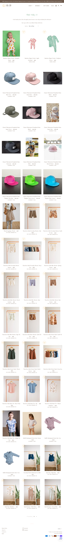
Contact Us (4, 531)
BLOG (3, 533)
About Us (3, 530)
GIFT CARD (46, 5)
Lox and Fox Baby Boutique (57, 531)
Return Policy (4, 528)
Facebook (26, 528)
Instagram (26, 530)
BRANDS (37, 5)
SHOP (30, 5)
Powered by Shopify (58, 533)
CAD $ (59, 528)
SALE (52, 5)
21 (34, 516)
